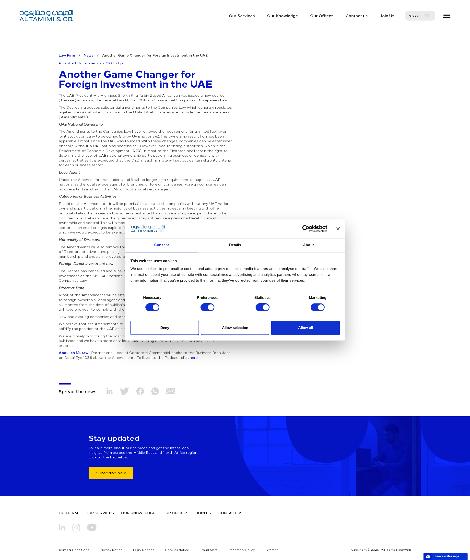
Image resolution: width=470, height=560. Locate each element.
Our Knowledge (282, 15)
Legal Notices (143, 550)
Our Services (242, 15)
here (194, 357)
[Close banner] (338, 229)
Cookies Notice (177, 550)
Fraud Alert (208, 550)
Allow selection (235, 328)
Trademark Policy (241, 550)
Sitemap (272, 550)
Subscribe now (111, 472)
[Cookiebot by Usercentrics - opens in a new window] (305, 229)
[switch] (207, 307)
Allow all (305, 328)
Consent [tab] (161, 245)
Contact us (357, 15)
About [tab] (308, 245)
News (89, 55)
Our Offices (321, 15)
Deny (164, 328)
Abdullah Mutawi (74, 352)
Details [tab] (235, 245)
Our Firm (68, 513)
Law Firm (67, 55)
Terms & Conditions (74, 550)
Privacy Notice (111, 550)
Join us (203, 513)
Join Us (387, 15)
